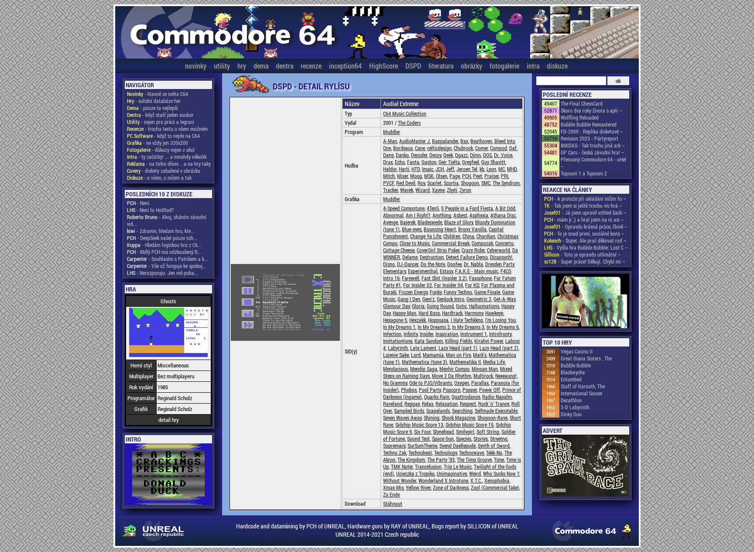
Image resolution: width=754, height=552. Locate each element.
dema (261, 65)
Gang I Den (409, 298)
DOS (487, 154)
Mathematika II (465, 361)
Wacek (406, 189)
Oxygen (461, 382)
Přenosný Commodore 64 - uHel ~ (593, 163)
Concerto (504, 243)
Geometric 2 (478, 298)
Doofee (454, 264)
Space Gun (443, 438)
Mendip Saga (423, 368)
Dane (388, 154)
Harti (404, 168)
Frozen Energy (413, 291)
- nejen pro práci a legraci (160, 121)
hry (241, 65)
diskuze (557, 65)
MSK (429, 175)
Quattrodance (466, 396)
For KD (472, 284)
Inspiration (446, 333)
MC (501, 168)
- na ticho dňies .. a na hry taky (169, 163)
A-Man (390, 140)
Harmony (474, 312)
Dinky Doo (571, 414)
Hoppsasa (438, 319)
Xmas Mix (393, 487)
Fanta (413, 161)
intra (533, 65)
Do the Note (433, 264)
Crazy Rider (473, 250)
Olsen (441, 175)
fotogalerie (504, 65)
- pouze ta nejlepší (152, 107)
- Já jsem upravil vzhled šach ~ (585, 212)
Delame (410, 257)
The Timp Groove (474, 459)
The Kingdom (411, 459)
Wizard (422, 189)
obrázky (471, 65)
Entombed (571, 379)
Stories (480, 438)
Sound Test (418, 438)
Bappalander (445, 140)
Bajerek (407, 222)
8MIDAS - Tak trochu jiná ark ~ (593, 145)
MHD (512, 168)
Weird (475, 473)
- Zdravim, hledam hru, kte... (161, 230)
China (468, 236)
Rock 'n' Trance (493, 403)
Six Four (422, 431)
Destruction (432, 257)
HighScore (383, 65)
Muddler (391, 131)
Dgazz (461, 154)
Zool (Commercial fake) (495, 487)
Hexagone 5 (395, 319)
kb (482, 168)
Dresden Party (499, 264)
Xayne (438, 189)
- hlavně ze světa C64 (157, 93)
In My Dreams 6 (503, 326)
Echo (400, 161)
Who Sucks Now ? (501, 473)
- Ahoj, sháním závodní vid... (166, 220)
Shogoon (470, 182)
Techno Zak (394, 452)
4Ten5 (433, 208)
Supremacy (394, 445)
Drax (388, 161)
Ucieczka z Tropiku (415, 473)
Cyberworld (498, 250)
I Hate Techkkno (467, 319)
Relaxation (446, 403)
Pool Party (430, 389)
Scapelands (438, 410)
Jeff (450, 168)
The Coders (409, 122)
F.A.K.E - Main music (476, 270)
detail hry (168, 420)
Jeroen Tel (466, 168)
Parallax (480, 382)
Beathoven (481, 140)
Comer (481, 147)
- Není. (139, 202)
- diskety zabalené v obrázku (163, 170)
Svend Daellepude (457, 445)
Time (499, 459)
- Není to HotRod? (150, 209)
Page (454, 175)
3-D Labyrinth (575, 407)
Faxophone (480, 277)
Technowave (471, 452)
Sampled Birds (409, 410)
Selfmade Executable (496, 410)
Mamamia (433, 354)
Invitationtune (397, 340)
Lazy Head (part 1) (458, 347)
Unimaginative (452, 473)
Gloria (418, 305)
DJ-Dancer (407, 264)
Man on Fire (458, 354)
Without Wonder (399, 480)
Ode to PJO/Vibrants (430, 382)
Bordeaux (403, 147)
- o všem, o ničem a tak (159, 177)
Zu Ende (391, 494)
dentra (284, 65)
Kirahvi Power (488, 340)
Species (463, 438)
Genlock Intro (450, 298)
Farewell (410, 277)
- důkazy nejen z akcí (161, 149)
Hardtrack (452, 312)
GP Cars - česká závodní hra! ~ (592, 152)
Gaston (429, 161)
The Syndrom (506, 182)
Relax (427, 403)
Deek (448, 154)
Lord (416, 354)
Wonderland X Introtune (443, 480)
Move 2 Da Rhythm (451, 375)
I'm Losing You (500, 319)
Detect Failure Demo (467, 257)
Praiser (491, 175)
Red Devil (405, 182)
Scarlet (434, 182)
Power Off (489, 389)
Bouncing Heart (440, 229)
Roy (421, 182)
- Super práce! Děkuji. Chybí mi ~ (584, 261)
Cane (420, 147)
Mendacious (395, 368)
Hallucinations (484, 305)
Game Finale (487, 291)
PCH (466, 175)
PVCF (388, 182)
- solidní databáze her (154, 100)
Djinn (475, 154)
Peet (477, 175)
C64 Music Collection (404, 113)
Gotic (461, 305)
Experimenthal (423, 270)
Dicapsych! (501, 257)
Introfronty (500, 333)
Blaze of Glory (458, 222)
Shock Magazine (458, 417)
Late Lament (423, 347)
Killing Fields (458, 340)
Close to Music (415, 243)
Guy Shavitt (493, 161)
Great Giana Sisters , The (586, 358)
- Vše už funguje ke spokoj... (166, 265)
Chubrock (463, 147)
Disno (389, 264)
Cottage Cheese (399, 250)
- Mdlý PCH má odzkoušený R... (164, 251)
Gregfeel (470, 161)
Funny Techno (458, 291)
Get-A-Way (504, 298)
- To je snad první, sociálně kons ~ (584, 233)
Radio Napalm (497, 396)
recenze (311, 65)
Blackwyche (573, 372)
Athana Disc (503, 215)
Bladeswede (430, 222)
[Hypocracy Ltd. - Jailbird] (585, 301)
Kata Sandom (429, 340)
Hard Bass (429, 312)
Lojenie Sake (396, 354)
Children (451, 236)
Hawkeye (494, 312)
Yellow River (418, 487)
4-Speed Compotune (404, 208)
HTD (415, 168)
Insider (426, 333)
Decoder (419, 154)
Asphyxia (479, 215)
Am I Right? (418, 215)
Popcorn (451, 389)
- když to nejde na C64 (163, 135)
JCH (439, 168)
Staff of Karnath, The (583, 386)
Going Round (440, 305)
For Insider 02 (417, 284)
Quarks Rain (436, 396)
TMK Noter (402, 466)
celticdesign (439, 147)
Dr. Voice (503, 154)
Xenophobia (496, 480)
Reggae (412, 403)
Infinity (411, 333)
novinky (195, 65)
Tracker (390, 189)
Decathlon (571, 400)
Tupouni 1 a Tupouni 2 (584, 173)
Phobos (409, 389)
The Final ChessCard (582, 103)
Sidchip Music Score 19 (470, 424)
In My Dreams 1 (399, 326)
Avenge (390, 222)
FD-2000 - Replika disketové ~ (592, 131)
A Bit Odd (505, 208)
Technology (445, 452)
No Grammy (395, 382)
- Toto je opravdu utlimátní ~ (582, 254)
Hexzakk (417, 319)
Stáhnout (392, 503)
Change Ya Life (425, 236)
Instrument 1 (473, 333)
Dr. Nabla (473, 264)
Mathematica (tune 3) (424, 361)
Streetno (498, 438)
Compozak (482, 243)
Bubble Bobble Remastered (589, 124)
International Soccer (582, 393)
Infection (392, 333)
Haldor (390, 168)
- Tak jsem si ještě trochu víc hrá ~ (583, 205)
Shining (431, 417)
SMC (485, 182)
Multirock (483, 375)
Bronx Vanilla (472, 229)
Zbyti (452, 189)
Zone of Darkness (451, 487)
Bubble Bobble (576, 365)
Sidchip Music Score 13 (419, 424)
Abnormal (393, 215)
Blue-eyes (412, 229)
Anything (441, 215)
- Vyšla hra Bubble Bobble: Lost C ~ (586, 247)
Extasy (446, 270)
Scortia (451, 182)
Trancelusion (428, 466)
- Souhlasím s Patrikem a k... (167, 258)
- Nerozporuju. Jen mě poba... (162, 272)
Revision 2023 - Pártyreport (589, 138)
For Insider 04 (448, 284)
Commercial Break (451, 243)
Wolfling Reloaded (580, 117)
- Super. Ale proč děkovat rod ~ (585, 240)
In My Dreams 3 (468, 326)
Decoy (435, 154)
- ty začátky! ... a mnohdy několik (166, 156)
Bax (464, 140)
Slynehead (443, 431)
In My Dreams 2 (434, 326)
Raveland (392, 403)
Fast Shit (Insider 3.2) (444, 277)
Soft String (487, 431)
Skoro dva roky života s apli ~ (591, 110)
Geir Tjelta (449, 161)
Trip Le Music (458, 466)
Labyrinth (398, 347)
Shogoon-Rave (492, 417)
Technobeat (420, 452)
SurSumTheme (422, 445)
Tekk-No (494, 452)
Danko (402, 154)
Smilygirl (465, 431)
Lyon (491, 168)
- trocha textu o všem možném (167, 128)
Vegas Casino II (577, 351)
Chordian (485, 236)
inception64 (345, 65)
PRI (504, 175)
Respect (468, 403)
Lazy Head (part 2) (499, 347)
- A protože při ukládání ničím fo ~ (585, 198)
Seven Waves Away (402, 417)
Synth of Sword (494, 445)
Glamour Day (396, 305)
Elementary (394, 270)
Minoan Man (485, 368)
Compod (498, 147)
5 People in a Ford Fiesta (467, 208)
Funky (436, 291)
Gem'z (428, 298)
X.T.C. (476, 480)
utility (222, 65)
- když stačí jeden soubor (160, 114)
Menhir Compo (454, 368)
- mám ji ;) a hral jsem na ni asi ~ (584, 219)
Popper (470, 389)
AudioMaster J (414, 140)
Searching (462, 410)
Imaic (427, 168)
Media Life (494, 361)
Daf (513, 147)
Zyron (465, 189)
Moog (416, 175)
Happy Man (404, 312)
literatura (440, 65)
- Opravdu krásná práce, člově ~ (585, 226)
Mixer (402, 175)
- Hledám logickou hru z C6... (164, 244)
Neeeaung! (506, 375)
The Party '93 (441, 459)
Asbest (460, 215)
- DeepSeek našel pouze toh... (162, 237)
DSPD (413, 65)
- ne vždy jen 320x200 (157, 142)
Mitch (389, 175)
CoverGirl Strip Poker (438, 250)
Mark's (480, 354)
